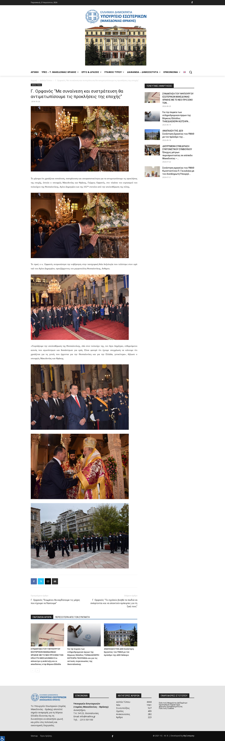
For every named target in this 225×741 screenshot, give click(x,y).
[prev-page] (33, 670)
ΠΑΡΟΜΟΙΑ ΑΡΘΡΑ (42, 617)
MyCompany (188, 735)
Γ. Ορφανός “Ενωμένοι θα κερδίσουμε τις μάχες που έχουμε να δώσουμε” (55, 602)
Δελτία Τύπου (46, 80)
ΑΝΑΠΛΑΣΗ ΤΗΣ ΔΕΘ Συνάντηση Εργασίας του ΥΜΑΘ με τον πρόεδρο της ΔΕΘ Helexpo (119, 652)
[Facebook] (192, 2)
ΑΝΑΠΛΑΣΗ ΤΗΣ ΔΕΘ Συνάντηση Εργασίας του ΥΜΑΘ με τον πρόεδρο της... (178, 134)
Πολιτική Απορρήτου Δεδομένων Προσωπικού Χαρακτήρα (173, 704)
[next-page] (37, 670)
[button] (190, 72)
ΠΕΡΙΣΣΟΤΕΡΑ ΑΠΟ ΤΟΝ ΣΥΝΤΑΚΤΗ (72, 617)
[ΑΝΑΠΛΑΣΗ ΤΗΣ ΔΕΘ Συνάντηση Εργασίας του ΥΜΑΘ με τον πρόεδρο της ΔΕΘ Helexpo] (120, 634)
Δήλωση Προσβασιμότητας (171, 706)
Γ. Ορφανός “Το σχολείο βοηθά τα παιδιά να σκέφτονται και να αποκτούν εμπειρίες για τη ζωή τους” (113, 603)
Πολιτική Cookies (166, 708)
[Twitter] (41, 581)
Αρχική (34, 80)
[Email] (48, 581)
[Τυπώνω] (55, 581)
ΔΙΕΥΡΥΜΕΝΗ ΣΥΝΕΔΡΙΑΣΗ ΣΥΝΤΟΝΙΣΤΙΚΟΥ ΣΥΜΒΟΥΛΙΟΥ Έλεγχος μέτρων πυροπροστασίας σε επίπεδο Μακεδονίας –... (177, 152)
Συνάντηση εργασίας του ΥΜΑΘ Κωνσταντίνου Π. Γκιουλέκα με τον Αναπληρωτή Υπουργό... (178, 171)
